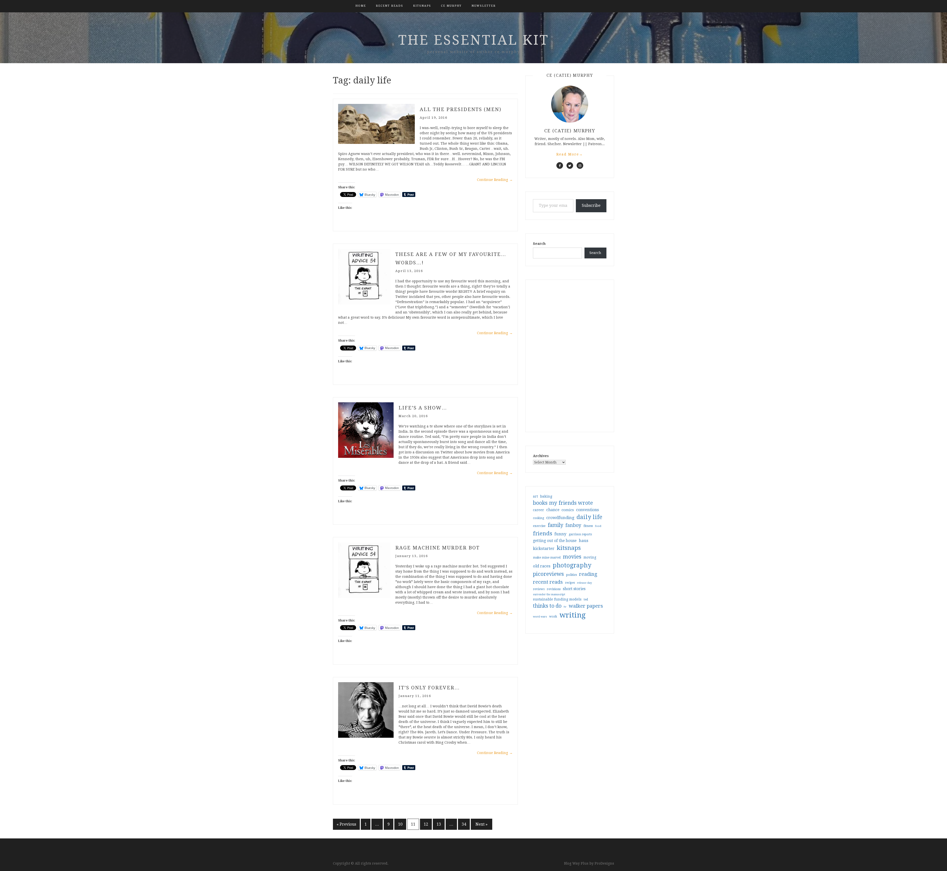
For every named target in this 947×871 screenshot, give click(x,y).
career (538, 510)
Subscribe (591, 205)
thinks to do (547, 606)
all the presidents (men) (460, 109)
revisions (554, 589)
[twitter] (569, 165)
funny (560, 533)
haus (583, 540)
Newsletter (484, 5)
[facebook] (559, 165)
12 (426, 824)
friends (542, 533)
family (555, 525)
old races (541, 566)
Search (539, 244)
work (553, 616)
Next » (481, 824)
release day (584, 582)
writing (572, 615)
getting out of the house (555, 541)
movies (572, 556)
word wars (540, 616)
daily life (589, 517)
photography (572, 565)
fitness (588, 526)
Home (360, 5)
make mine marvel (547, 557)
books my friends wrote (563, 503)
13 (439, 824)
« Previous (346, 824)
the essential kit (473, 40)
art (535, 496)
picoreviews (548, 574)
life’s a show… (423, 408)
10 (400, 824)
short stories (574, 588)
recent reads (548, 582)
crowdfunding (560, 517)
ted (586, 599)
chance (552, 510)
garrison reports (580, 534)
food (598, 526)
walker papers (586, 606)
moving (589, 557)
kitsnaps (422, 5)
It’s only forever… (429, 688)
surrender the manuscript (549, 594)
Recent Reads (389, 5)
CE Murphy (451, 5)
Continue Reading (495, 180)
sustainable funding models (557, 599)
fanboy (573, 525)
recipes (570, 582)
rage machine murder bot (437, 548)
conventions (587, 509)
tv (565, 606)
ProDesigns (604, 863)
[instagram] (580, 165)
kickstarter (543, 548)
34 (464, 824)
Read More (569, 154)
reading (588, 574)
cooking (538, 518)
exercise (539, 526)
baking (546, 496)
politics (571, 575)
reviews (539, 589)
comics (568, 510)
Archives (541, 456)
